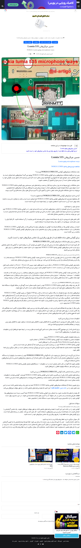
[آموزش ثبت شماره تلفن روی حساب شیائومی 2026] (40, 455)
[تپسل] (6, 10)
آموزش (31, 541)
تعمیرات (58, 38)
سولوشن (41, 38)
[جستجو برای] (2, 6)
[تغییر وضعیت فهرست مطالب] (75, 145)
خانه (62, 38)
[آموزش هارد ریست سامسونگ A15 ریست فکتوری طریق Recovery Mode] (68, 455)
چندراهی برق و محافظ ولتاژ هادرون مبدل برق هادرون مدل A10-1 (40, 11)
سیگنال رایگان (66, 535)
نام (78, 504)
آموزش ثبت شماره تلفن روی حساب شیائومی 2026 (41, 465)
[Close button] (78, 512)
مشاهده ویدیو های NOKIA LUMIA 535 (65, 167)
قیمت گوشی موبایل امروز (50, 541)
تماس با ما (14, 541)
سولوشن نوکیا (34, 38)
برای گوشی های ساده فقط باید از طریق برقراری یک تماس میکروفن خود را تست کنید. (51, 151)
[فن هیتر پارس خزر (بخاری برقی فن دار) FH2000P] (40, 23)
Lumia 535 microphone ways (69, 162)
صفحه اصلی (66, 541)
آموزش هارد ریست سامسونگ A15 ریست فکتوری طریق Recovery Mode (69, 465)
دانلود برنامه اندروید (23, 541)
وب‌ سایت (36, 512)
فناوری (41, 541)
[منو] (79, 6)
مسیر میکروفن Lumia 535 (68, 148)
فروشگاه (60, 541)
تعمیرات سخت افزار (49, 38)
